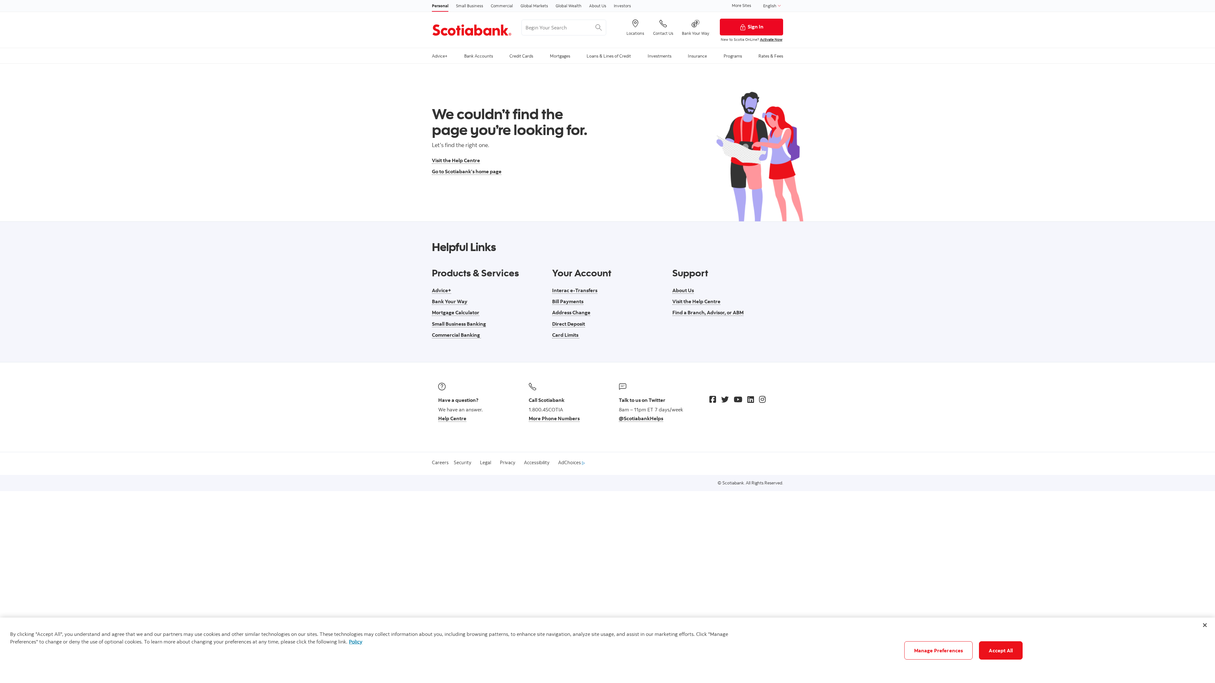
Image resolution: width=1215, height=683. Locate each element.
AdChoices (570, 462)
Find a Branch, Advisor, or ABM (708, 312)
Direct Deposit (568, 324)
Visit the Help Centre (456, 160)
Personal (440, 5)
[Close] (1205, 625)
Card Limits (565, 335)
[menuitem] (439, 55)
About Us (597, 5)
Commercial (502, 5)
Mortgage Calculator (455, 312)
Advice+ (441, 290)
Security (462, 462)
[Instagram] (762, 399)
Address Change (571, 312)
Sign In (755, 26)
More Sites (741, 5)
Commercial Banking (456, 335)
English (770, 5)
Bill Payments (567, 301)
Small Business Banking (459, 324)
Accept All (1001, 650)
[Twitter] (725, 399)
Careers (440, 462)
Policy (355, 641)
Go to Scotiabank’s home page (467, 171)
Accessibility (536, 462)
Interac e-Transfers (574, 290)
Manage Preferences (938, 650)
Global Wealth (569, 5)
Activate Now (771, 39)
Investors (622, 5)
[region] (607, 650)
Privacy (507, 462)
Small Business (469, 5)
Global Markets (534, 5)
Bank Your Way (449, 301)
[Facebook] (712, 399)
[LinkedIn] (750, 399)
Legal (485, 462)
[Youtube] (738, 399)
